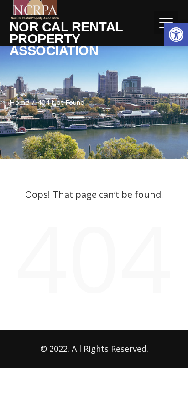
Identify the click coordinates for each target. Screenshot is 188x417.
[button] (176, 34)
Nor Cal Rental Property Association (66, 39)
